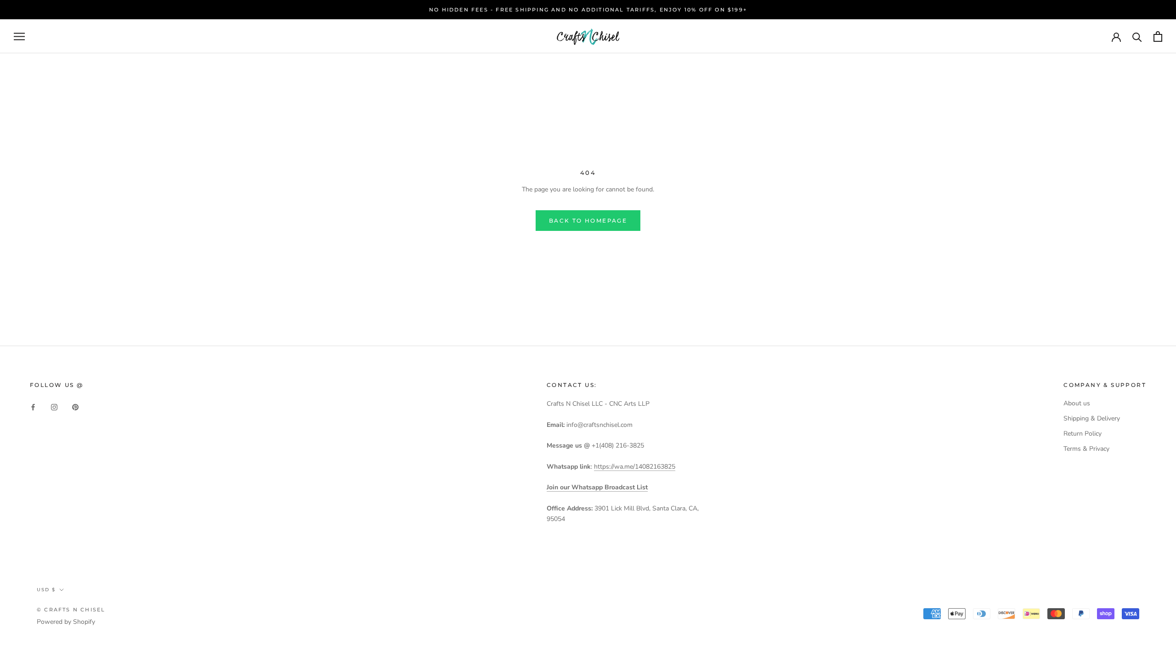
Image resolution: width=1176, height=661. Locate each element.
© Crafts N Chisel (71, 609)
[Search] (1137, 36)
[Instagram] (54, 406)
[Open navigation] (19, 36)
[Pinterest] (75, 406)
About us (1076, 403)
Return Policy (1082, 433)
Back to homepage (588, 220)
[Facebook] (33, 406)
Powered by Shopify (66, 621)
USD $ (46, 590)
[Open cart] (1157, 36)
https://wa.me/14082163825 (634, 466)
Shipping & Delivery (1091, 418)
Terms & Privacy (1086, 448)
